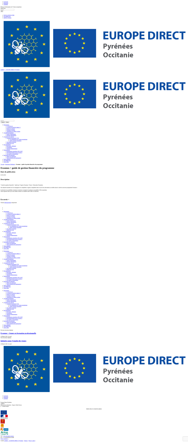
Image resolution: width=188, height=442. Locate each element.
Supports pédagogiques (11, 148)
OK (2, 11)
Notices (26, 440)
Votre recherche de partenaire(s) (13, 158)
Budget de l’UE (10, 143)
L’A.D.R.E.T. (9, 126)
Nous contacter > (5, 438)
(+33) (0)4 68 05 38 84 (8, 436)
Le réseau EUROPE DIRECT (13, 127)
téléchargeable (7, 202)
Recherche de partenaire (9, 155)
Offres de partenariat (11, 156)
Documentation (7, 144)
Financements (7, 150)
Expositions (9, 147)
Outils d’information (11, 134)
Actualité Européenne (9, 132)
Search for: (3, 8)
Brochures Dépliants (10, 164)
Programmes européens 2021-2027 (14, 151)
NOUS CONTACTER (9, 15)
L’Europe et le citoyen (9, 136)
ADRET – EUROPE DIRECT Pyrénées (10, 69)
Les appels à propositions (12, 154)
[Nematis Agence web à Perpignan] (39, 440)
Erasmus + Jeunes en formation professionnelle (18, 333)
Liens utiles (6, 162)
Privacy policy (32, 440)
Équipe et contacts (10, 128)
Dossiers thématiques (11, 135)
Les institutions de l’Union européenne (18, 139)
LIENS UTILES (7, 17)
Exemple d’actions (10, 130)
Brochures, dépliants (11, 146)
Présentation (6, 124)
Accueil (2, 164)
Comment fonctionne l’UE (12, 138)
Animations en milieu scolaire (13, 131)
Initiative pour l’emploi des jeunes (13, 341)
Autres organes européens (15, 140)
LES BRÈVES (7, 16)
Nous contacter (7, 159)
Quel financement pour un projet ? (14, 152)
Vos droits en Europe (11, 142)
